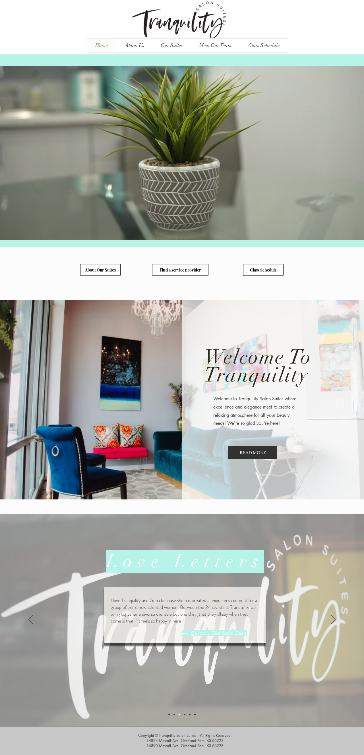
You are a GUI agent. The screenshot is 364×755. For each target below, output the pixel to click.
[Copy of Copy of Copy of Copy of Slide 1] (190, 714)
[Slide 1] (169, 714)
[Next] (333, 620)
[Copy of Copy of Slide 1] (179, 714)
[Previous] (30, 620)
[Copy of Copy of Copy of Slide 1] (184, 714)
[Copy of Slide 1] (174, 714)
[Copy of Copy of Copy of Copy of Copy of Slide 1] (195, 714)
